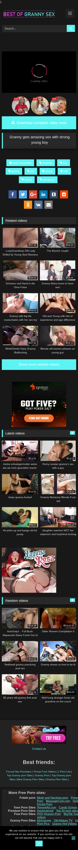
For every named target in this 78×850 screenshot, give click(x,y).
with (65, 171)
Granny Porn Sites (56, 779)
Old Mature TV (63, 820)
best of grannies (22, 162)
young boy (49, 179)
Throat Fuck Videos (44, 771)
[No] (73, 838)
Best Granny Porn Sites (30, 779)
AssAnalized (45, 810)
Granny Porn (42, 775)
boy (65, 162)
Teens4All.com (46, 807)
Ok (39, 843)
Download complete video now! (41, 123)
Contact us (39, 748)
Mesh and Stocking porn (52, 797)
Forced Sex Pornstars (18, 771)
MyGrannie (44, 820)
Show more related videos (39, 364)
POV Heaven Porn (49, 814)
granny (15, 171)
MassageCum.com (58, 801)
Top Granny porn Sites (20, 775)
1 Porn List (64, 771)
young (28, 179)
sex (32, 171)
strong (49, 171)
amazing (47, 162)
